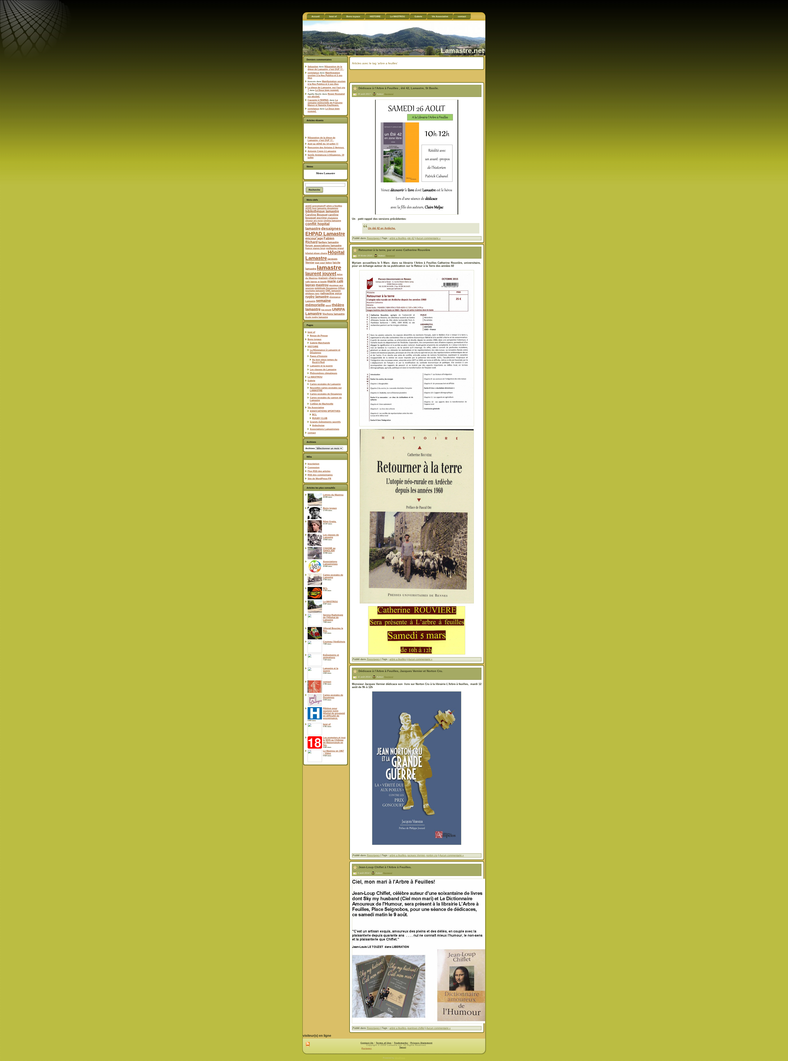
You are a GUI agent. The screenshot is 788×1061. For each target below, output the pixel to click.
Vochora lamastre (333, 313)
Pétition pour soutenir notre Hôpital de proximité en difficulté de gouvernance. (334, 713)
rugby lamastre (317, 296)
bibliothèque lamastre (322, 211)
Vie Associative (316, 407)
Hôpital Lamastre (325, 255)
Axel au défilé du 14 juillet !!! (323, 144)
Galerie (311, 380)
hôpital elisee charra (316, 253)
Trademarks (401, 1043)
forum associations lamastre (323, 245)
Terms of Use (384, 1043)
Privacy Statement (421, 1043)
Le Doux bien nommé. (327, 90)
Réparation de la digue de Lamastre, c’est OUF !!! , (326, 67)
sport (328, 305)
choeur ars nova (314, 220)
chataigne (332, 218)
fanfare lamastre (328, 242)
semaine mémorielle (318, 303)
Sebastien (313, 66)
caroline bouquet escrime (321, 216)
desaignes (331, 228)
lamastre (329, 267)
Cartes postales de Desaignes (326, 394)
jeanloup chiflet (415, 1028)
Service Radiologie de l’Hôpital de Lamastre (333, 617)
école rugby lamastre (316, 317)
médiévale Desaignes (326, 288)
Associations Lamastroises (324, 429)
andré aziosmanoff (315, 206)
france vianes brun (315, 248)
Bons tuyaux (314, 339)
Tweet (402, 1047)
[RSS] (308, 1045)
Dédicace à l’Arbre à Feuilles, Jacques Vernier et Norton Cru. (400, 671)
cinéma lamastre (332, 220)
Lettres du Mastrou (333, 495)
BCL (314, 414)
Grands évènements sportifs (325, 422)
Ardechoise (318, 425)
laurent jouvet (320, 273)
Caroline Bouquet (316, 214)
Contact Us (367, 1043)
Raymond (388, 94)
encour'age (314, 238)
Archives (310, 448)
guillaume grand (335, 248)
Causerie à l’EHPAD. (318, 100)
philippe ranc (312, 293)
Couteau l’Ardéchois (334, 641)
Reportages (373, 238)
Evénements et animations (331, 656)
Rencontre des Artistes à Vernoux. (326, 147)
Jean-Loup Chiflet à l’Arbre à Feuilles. (384, 867)
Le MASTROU (315, 377)
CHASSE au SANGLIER (329, 549)
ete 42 (410, 238)
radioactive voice (331, 293)
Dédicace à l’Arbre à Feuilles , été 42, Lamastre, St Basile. (398, 88)
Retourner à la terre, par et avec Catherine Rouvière (394, 250)
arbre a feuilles (334, 206)
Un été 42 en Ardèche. (382, 228)
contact (312, 433)
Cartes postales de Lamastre (325, 384)
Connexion (314, 467)
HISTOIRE (313, 346)
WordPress (400, 1058)
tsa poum (326, 309)
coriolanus (313, 72)
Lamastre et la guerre (321, 366)
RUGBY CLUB (319, 418)
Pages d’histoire (318, 356)
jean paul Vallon (323, 262)
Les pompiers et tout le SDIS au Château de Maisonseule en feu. (334, 741)
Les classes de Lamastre (323, 369)
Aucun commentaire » (428, 238)
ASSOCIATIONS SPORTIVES (325, 411)
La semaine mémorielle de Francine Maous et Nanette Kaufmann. (325, 102)
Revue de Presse (319, 335)
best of (311, 332)
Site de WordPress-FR (319, 478)
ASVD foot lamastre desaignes (321, 208)
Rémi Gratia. (329, 521)
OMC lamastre (333, 290)
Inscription (313, 464)
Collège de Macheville (321, 404)
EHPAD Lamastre (325, 233)
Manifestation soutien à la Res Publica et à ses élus (325, 75)
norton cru (432, 855)
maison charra (327, 278)
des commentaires (320, 475)
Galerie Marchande (320, 343)
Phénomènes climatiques (323, 373)
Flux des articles (319, 471)
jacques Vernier (416, 855)
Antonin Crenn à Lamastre (322, 151)
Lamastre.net (462, 50)
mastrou (322, 285)
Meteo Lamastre (325, 173)
